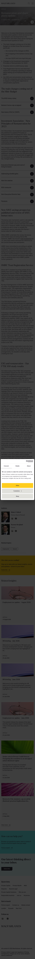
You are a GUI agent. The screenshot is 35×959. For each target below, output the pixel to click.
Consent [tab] (6, 466)
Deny (17, 496)
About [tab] (29, 466)
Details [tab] (18, 466)
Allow (17, 485)
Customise (17, 491)
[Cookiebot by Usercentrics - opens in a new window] (26, 461)
